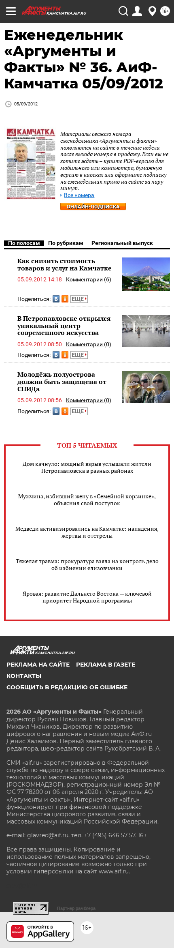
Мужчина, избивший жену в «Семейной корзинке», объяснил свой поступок (87, 499)
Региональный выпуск (122, 243)
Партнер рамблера (76, 908)
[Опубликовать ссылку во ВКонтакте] (56, 298)
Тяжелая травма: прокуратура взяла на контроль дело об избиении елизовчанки (87, 564)
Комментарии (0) (88, 344)
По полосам (24, 243)
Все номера (79, 195)
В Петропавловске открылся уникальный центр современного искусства (63, 325)
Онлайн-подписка (93, 207)
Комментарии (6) (88, 279)
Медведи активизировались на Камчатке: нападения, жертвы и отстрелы (87, 532)
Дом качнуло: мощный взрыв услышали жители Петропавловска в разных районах (87, 467)
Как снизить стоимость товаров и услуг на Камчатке (64, 264)
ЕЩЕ (78, 299)
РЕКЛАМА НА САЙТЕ (38, 664)
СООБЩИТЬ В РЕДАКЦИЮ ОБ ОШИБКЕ (66, 687)
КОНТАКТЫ (23, 676)
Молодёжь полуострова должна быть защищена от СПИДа (61, 381)
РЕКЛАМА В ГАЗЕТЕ (105, 664)
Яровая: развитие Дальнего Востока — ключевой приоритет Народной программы (87, 597)
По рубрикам (65, 243)
